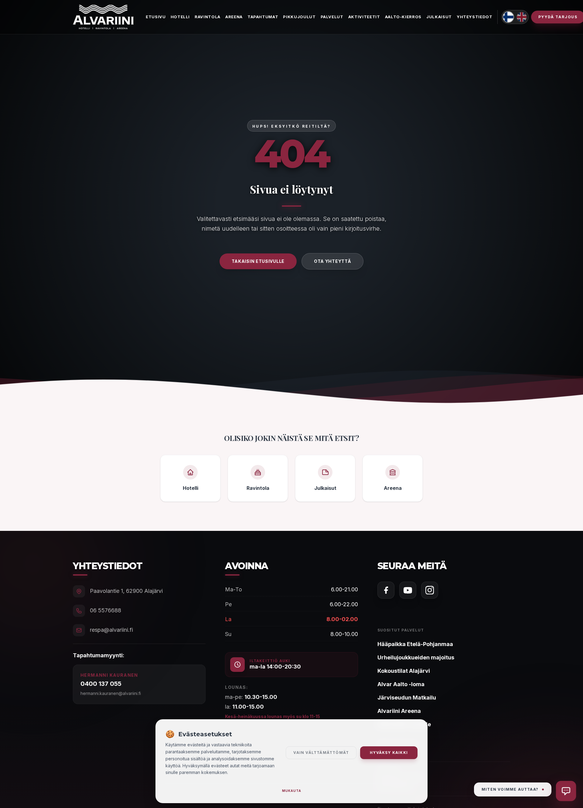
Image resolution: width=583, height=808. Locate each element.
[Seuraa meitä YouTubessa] (407, 590)
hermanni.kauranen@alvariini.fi (110, 693)
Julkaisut (439, 16)
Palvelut (332, 16)
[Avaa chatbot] (566, 791)
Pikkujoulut (299, 16)
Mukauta (291, 791)
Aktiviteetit (364, 16)
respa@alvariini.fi (111, 630)
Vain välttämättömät (321, 752)
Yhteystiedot (475, 16)
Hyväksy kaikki (389, 752)
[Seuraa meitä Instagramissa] (429, 590)
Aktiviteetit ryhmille (404, 724)
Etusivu (156, 16)
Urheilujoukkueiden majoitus (415, 657)
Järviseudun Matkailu (406, 697)
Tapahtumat (262, 16)
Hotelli (180, 16)
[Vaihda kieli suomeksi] (508, 17)
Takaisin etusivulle (258, 261)
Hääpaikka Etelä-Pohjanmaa (415, 644)
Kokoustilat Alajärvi (403, 671)
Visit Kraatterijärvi (394, 785)
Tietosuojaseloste (397, 743)
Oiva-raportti (395, 754)
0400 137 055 (100, 683)
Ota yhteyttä (332, 261)
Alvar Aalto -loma (400, 684)
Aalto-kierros (403, 16)
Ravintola (207, 16)
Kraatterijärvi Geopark (399, 776)
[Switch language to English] (521, 17)
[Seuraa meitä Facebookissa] (385, 590)
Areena (234, 16)
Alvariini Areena (399, 711)
